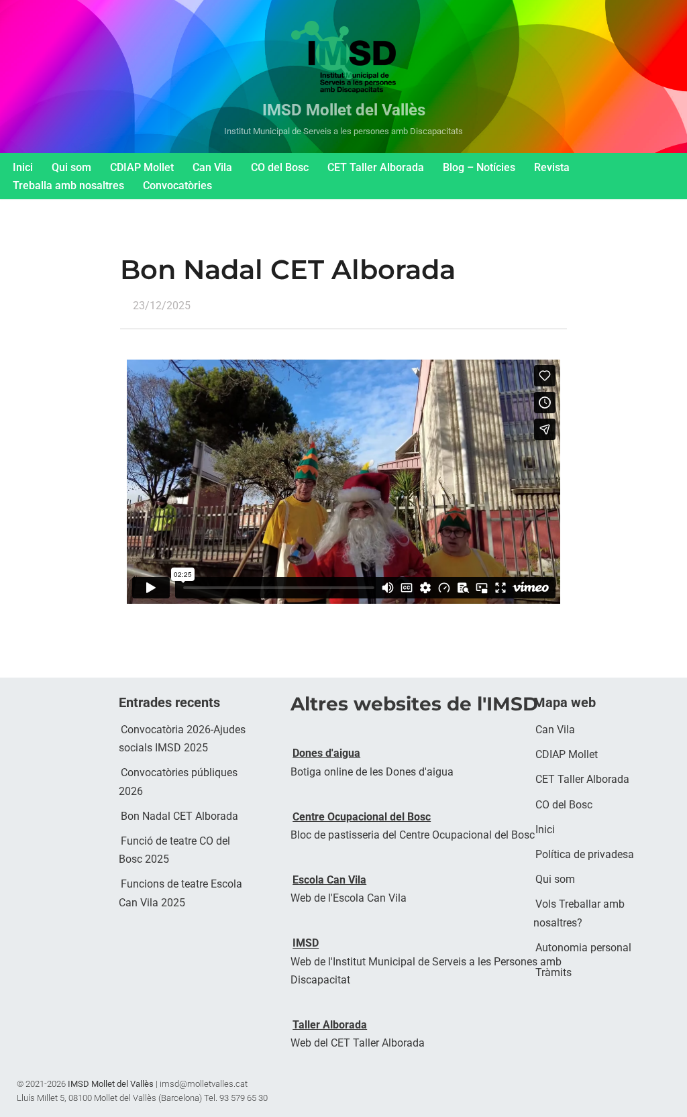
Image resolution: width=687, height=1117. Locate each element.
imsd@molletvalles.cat (204, 1084)
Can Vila (212, 167)
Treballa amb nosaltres (68, 185)
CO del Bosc (280, 167)
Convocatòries (177, 185)
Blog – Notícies (479, 167)
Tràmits (553, 972)
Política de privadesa (584, 854)
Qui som (71, 167)
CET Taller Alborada (375, 167)
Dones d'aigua (326, 753)
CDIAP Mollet (142, 167)
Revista (552, 167)
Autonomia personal (583, 947)
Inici (23, 167)
